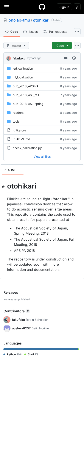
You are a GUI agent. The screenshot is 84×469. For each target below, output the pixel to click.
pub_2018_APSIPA (25, 86)
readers (18, 112)
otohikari (41, 20)
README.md (21, 139)
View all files (42, 156)
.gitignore (19, 130)
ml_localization (23, 77)
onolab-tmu (19, 20)
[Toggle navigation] (6, 6)
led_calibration (23, 68)
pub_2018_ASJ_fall (26, 95)
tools (16, 121)
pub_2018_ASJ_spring (28, 104)
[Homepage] (42, 6)
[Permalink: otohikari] (4, 186)
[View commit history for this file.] (74, 58)
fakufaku (18, 58)
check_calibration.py (27, 148)
